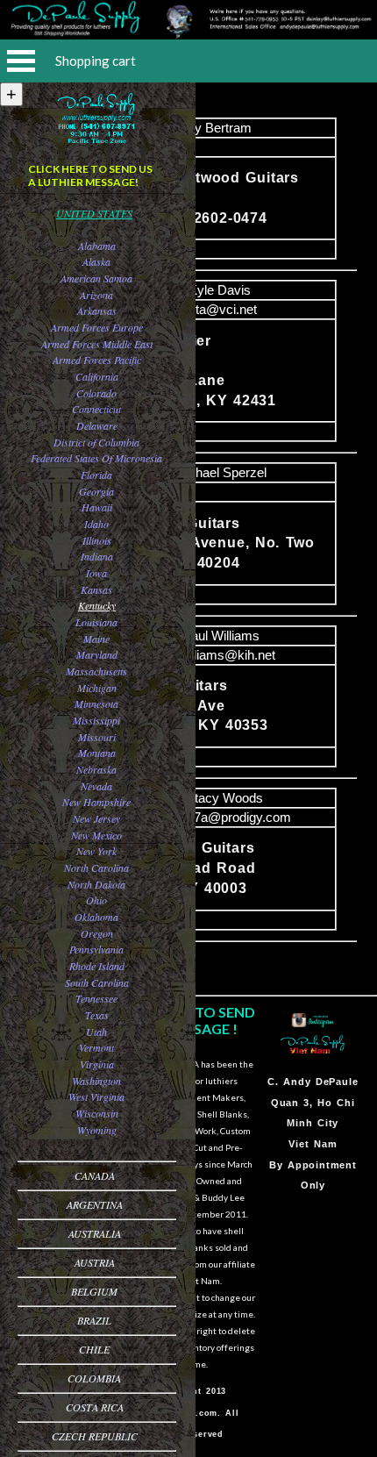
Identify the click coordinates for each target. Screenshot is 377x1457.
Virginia (97, 1064)
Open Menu (21, 61)
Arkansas (97, 311)
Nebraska (96, 769)
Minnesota (96, 703)
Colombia (94, 1378)
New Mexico (96, 835)
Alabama (97, 246)
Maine (96, 639)
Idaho (96, 524)
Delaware (96, 425)
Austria (95, 1262)
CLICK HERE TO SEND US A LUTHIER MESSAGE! (90, 175)
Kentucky (97, 605)
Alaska (96, 261)
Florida (96, 475)
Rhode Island (96, 966)
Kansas (96, 589)
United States (94, 213)
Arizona (96, 295)
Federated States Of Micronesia (96, 458)
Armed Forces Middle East (97, 344)
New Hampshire (96, 802)
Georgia (96, 491)
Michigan (97, 688)
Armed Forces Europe (97, 327)
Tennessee (96, 998)
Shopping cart (95, 60)
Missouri (97, 737)
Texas (97, 1015)
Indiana (97, 556)
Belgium (94, 1291)
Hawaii (97, 507)
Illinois (96, 540)
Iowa (96, 573)
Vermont (96, 1047)
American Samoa (96, 278)
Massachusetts (96, 671)
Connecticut (96, 409)
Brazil (94, 1320)
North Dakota (96, 884)
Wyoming (97, 1130)
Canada (95, 1175)
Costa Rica (95, 1407)
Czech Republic (95, 1436)
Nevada (96, 786)
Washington (96, 1081)
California (96, 376)
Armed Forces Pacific (97, 360)
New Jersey (96, 818)
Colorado (96, 393)
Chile (94, 1349)
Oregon (97, 933)
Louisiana (96, 622)
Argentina (95, 1204)
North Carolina (96, 868)
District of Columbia (96, 442)
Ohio (96, 900)
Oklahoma (96, 917)
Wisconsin (96, 1113)
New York (96, 851)
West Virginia (96, 1096)
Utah (96, 1032)
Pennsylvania (96, 949)
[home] (188, 33)
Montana (97, 753)
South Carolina (97, 982)
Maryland (96, 654)
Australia (94, 1233)
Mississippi (96, 720)
